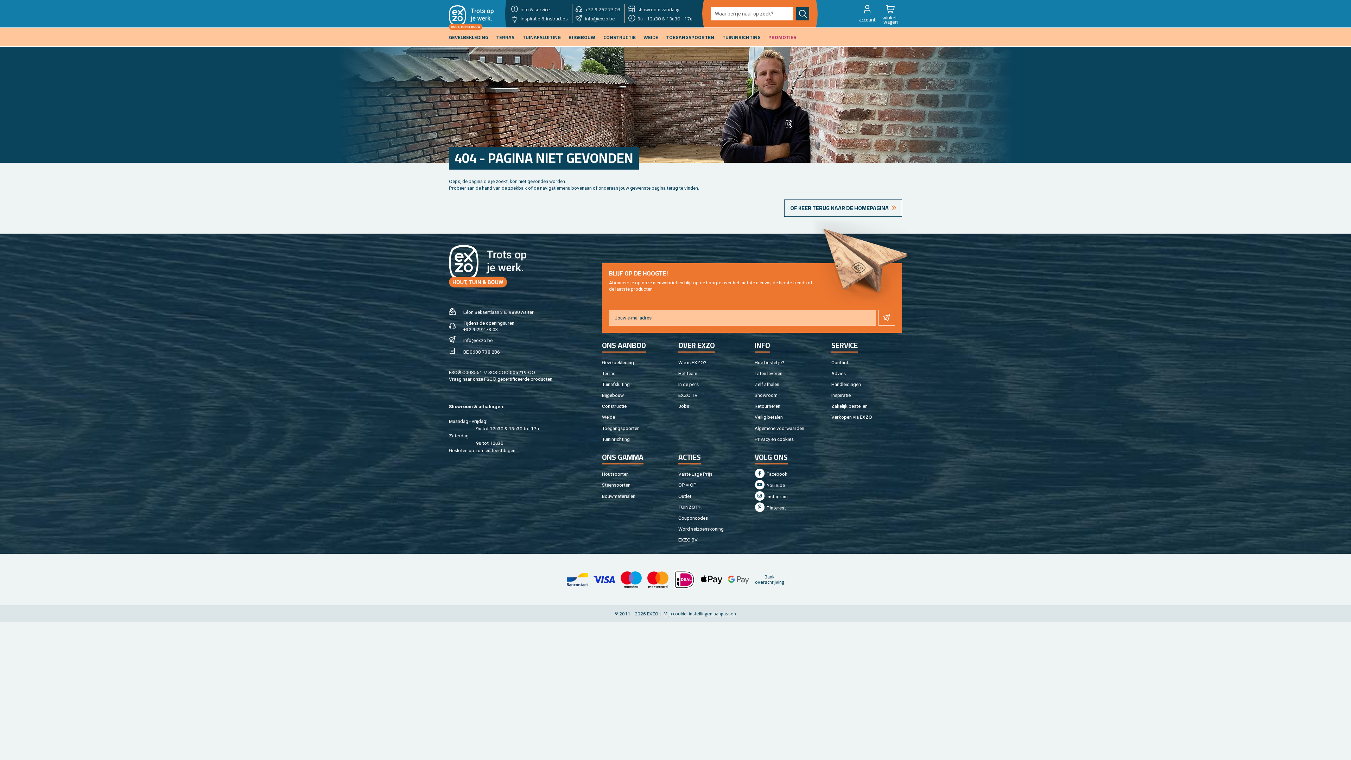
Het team (687, 373)
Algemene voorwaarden (779, 428)
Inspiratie (841, 395)
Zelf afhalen (767, 384)
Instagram (777, 496)
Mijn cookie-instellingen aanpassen (700, 613)
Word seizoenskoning (701, 529)
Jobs (683, 406)
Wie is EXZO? (692, 362)
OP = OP (687, 485)
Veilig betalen (769, 417)
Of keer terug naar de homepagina (839, 208)
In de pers (688, 384)
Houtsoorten (615, 474)
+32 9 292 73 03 (480, 329)
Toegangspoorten (621, 428)
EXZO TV (688, 395)
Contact (839, 362)
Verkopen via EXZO (851, 417)
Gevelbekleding (618, 362)
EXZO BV (688, 540)
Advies (838, 373)
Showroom (766, 395)
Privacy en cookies (774, 439)
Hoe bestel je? (769, 362)
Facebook (776, 474)
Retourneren (767, 406)
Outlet (684, 496)
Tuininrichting (616, 439)
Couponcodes (693, 518)
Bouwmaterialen (618, 496)
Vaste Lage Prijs (695, 474)
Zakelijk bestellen (849, 406)
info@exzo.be (478, 340)
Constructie (614, 406)
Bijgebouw (613, 395)
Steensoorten (616, 485)
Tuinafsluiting (616, 384)
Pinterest (776, 508)
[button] (867, 13)
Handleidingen (846, 384)
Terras (608, 373)
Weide (608, 417)
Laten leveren (768, 373)
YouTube (775, 485)
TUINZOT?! (690, 507)
